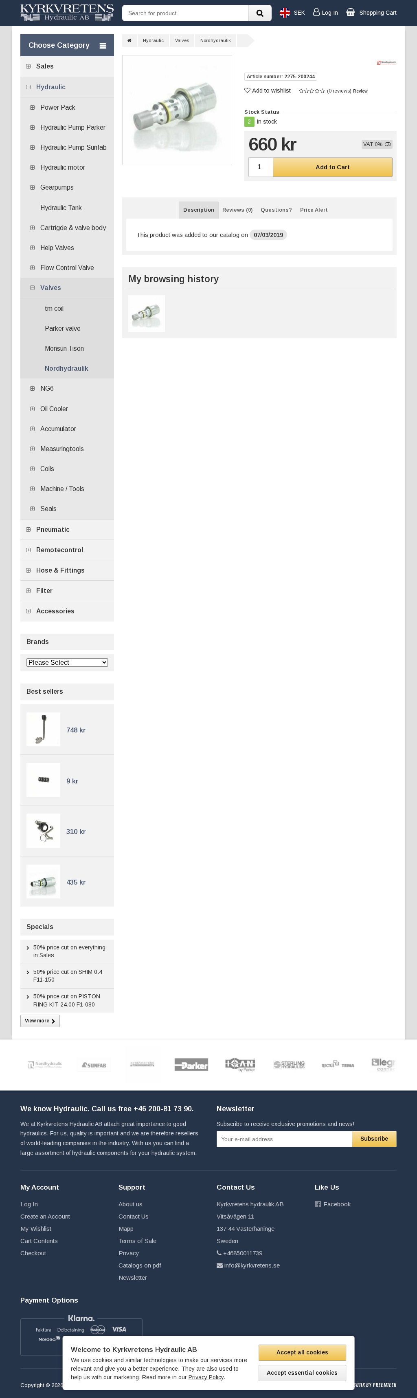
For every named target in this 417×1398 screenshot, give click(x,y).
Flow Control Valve (67, 267)
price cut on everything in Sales (69, 951)
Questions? (276, 210)
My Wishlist (35, 1228)
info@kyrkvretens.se (252, 1265)
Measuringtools (62, 448)
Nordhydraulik (66, 368)
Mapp (126, 1228)
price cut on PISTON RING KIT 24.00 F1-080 (66, 1000)
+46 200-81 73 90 (163, 1109)
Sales (45, 66)
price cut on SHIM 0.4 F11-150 (67, 976)
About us (131, 1204)
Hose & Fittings (60, 570)
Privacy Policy (206, 1377)
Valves (50, 287)
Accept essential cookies (302, 1372)
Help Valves (57, 247)
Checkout (33, 1253)
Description (198, 210)
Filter (44, 590)
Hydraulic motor (62, 167)
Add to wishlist (271, 90)
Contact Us (134, 1216)
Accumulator (58, 428)
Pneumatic (53, 529)
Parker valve (63, 328)
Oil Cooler (54, 408)
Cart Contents (39, 1240)
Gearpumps (57, 187)
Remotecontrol (59, 549)
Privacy (129, 1253)
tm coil (54, 308)
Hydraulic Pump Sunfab (73, 147)
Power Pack (57, 107)
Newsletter (133, 1277)
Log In (29, 1204)
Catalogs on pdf (140, 1265)
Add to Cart (333, 167)
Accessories (55, 611)
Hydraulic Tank (61, 207)
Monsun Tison (64, 348)
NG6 (47, 388)
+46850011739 (242, 1253)
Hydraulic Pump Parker (72, 127)
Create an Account (45, 1216)
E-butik (356, 1385)
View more (37, 1021)
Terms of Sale (137, 1240)
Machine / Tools (62, 488)
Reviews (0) (237, 210)
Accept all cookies (302, 1352)
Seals (48, 508)
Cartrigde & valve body (73, 227)
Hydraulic (51, 87)
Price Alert (314, 210)
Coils (47, 468)
